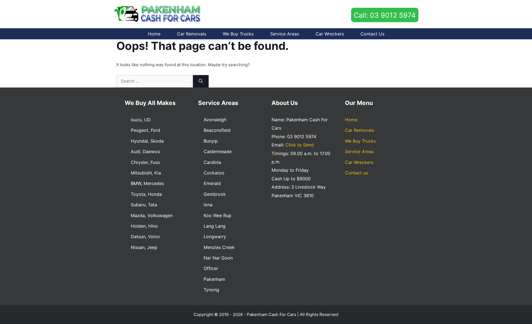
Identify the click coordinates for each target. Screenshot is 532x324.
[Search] (201, 81)
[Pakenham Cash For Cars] (158, 13)
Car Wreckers (330, 34)
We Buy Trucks (238, 34)
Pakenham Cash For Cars (271, 314)
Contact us (372, 34)
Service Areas (284, 34)
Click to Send (299, 145)
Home (154, 34)
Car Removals (191, 34)
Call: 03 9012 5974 (385, 15)
